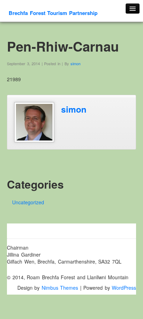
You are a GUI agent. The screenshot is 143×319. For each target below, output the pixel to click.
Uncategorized (28, 202)
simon (75, 63)
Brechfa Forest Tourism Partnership (53, 13)
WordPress (124, 287)
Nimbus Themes (60, 287)
